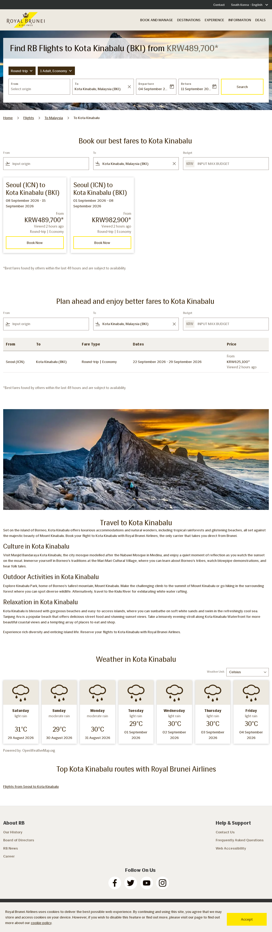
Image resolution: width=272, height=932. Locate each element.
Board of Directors (18, 840)
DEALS (260, 20)
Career (9, 856)
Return (186, 84)
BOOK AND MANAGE (156, 20)
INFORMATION (239, 20)
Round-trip (19, 71)
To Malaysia (54, 118)
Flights (28, 118)
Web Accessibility (231, 848)
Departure (146, 84)
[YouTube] (146, 883)
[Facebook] (114, 883)
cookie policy (41, 923)
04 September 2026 (153, 89)
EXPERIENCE (214, 20)
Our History (12, 832)
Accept (247, 919)
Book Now (35, 242)
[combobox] (39, 89)
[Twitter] (130, 883)
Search (242, 87)
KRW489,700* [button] (192, 48)
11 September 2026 (196, 89)
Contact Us (225, 832)
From (14, 84)
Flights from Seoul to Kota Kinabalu (31, 786)
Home (8, 118)
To (76, 84)
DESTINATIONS (189, 20)
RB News (10, 848)
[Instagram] (162, 883)
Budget (187, 153)
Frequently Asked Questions (240, 840)
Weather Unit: (216, 671)
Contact (219, 5)
